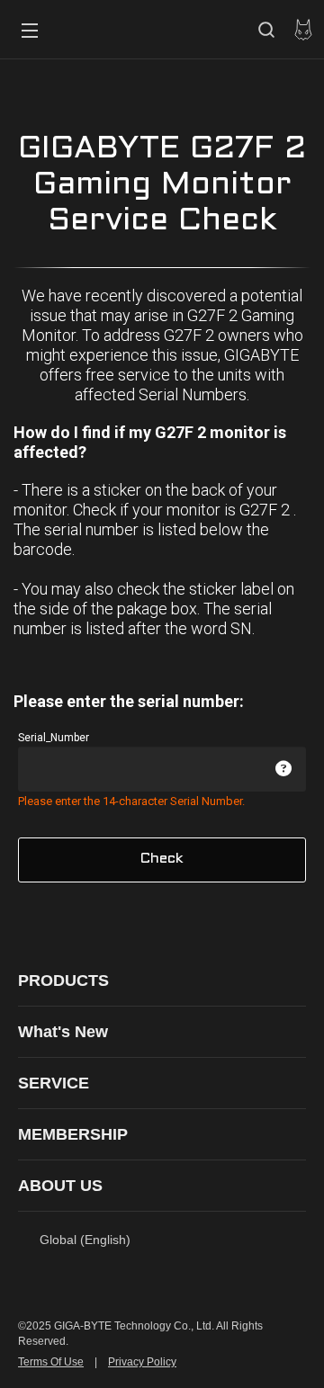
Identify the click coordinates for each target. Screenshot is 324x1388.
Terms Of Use (51, 1362)
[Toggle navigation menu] (29, 29)
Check (162, 858)
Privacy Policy (142, 1362)
